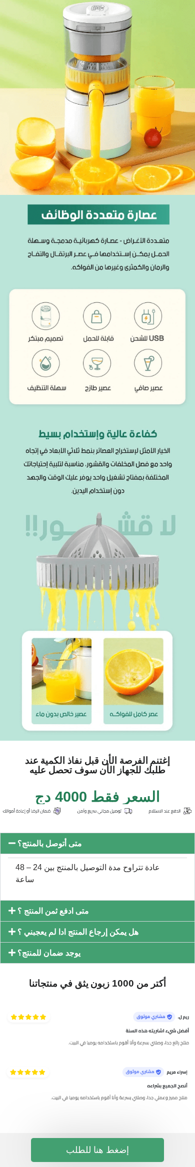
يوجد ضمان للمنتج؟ (49, 953)
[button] (97, 843)
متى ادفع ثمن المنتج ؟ (53, 911)
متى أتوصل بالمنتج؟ (50, 843)
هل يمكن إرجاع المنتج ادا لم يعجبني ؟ (78, 932)
